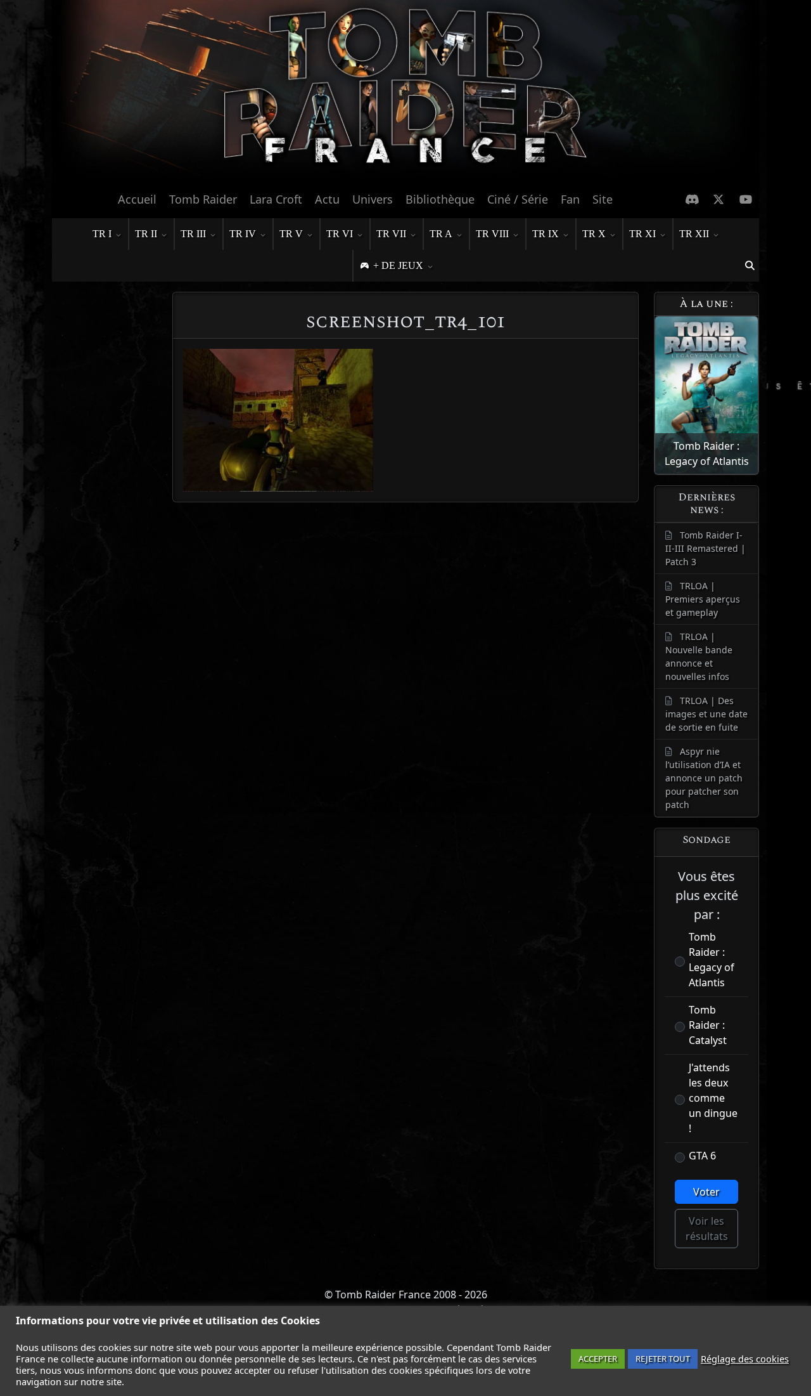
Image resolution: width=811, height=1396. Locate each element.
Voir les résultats (707, 1228)
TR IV (242, 233)
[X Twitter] (718, 199)
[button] (749, 265)
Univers (372, 199)
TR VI (339, 233)
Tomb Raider (203, 199)
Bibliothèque (440, 199)
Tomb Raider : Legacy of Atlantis (711, 959)
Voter (706, 1192)
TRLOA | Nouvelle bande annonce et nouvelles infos (698, 656)
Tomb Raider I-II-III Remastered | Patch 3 (705, 548)
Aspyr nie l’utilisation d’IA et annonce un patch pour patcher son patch (704, 778)
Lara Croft (276, 199)
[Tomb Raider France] (405, 92)
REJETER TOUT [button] (662, 1358)
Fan (570, 199)
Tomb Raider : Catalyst (708, 1025)
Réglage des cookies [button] (745, 1358)
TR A (441, 233)
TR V (291, 233)
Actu (327, 199)
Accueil (137, 199)
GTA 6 (702, 1156)
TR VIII (492, 233)
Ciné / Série (517, 199)
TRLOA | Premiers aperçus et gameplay (702, 599)
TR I (102, 233)
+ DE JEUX (398, 265)
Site (602, 199)
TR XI (642, 233)
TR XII (694, 233)
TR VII (391, 233)
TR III (193, 233)
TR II (146, 233)
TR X (594, 233)
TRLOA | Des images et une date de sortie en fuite (706, 714)
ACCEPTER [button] (597, 1358)
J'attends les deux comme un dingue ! (713, 1097)
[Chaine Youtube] (746, 199)
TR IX (545, 233)
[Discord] (692, 199)
